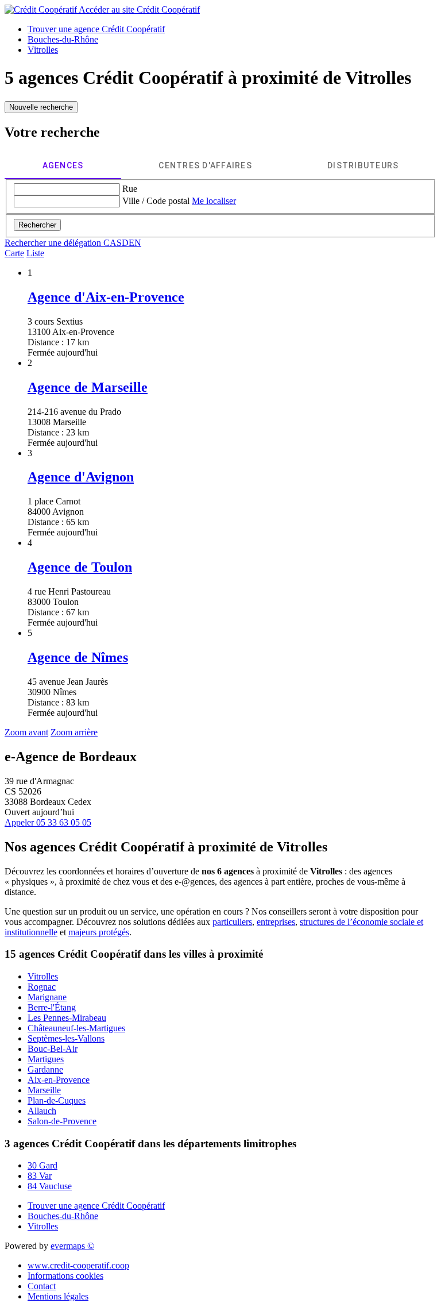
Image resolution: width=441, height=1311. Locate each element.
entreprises (276, 922)
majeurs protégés (98, 932)
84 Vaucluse (50, 1186)
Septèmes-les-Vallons (66, 1038)
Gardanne (45, 1069)
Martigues (46, 1059)
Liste (35, 253)
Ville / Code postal (155, 201)
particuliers (232, 922)
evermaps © (72, 1246)
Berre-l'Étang (52, 1007)
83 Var (40, 1176)
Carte (14, 253)
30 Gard (42, 1165)
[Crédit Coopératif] (42, 9)
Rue (129, 189)
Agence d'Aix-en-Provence (106, 297)
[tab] (63, 165)
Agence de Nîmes (78, 657)
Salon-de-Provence (62, 1121)
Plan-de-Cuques (57, 1100)
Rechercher (37, 225)
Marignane (47, 997)
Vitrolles (43, 976)
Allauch (42, 1111)
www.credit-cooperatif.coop (78, 1265)
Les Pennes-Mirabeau (67, 1018)
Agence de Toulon (80, 567)
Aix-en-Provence (59, 1080)
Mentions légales (58, 1296)
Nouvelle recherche (41, 107)
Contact (42, 1286)
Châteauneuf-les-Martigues (76, 1028)
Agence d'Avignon (81, 476)
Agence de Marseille (88, 387)
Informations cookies (65, 1276)
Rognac (42, 987)
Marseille (44, 1090)
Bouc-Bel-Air (53, 1049)
